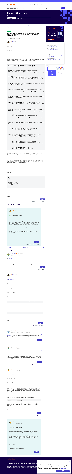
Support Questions (17, 25)
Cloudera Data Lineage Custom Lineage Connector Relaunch (55, 52)
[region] (54, 467)
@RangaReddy (11, 279)
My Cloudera (10, 463)
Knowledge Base (31, 463)
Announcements (24, 8)
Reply (42, 199)
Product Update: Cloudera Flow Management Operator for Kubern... (54, 56)
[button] (44, 44)
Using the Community (39, 8)
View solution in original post (14, 239)
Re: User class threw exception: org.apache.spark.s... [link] (29, 25)
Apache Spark (18, 38)
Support (41, 4)
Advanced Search (10, 20)
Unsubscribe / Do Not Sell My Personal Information (36, 466)
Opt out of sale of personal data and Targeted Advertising (43, 471)
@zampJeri (10, 258)
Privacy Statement (63, 468)
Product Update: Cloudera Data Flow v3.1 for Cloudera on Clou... (54, 60)
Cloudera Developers (53, 8)
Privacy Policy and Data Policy (25, 466)
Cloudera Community (12, 8)
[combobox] (33, 18)
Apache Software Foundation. (32, 467)
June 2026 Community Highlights (52, 49)
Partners (37, 4)
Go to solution (41, 31)
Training (33, 4)
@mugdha (15, 373)
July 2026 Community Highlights (52, 46)
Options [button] (9, 27)
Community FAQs (31, 458)
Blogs (46, 8)
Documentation (23, 463)
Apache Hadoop (12, 38)
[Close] (70, 461)
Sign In (63, 8)
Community (28, 4)
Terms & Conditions (19, 466)
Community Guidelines (21, 458)
